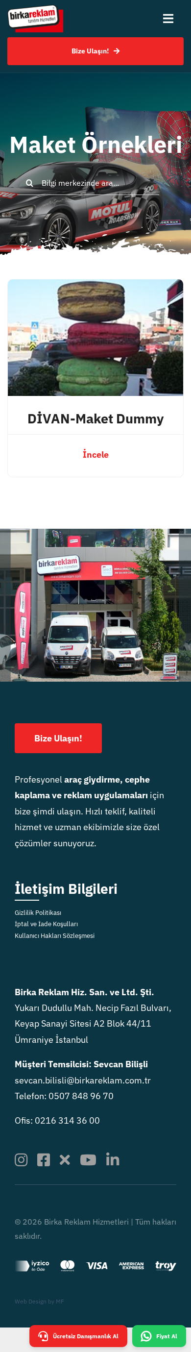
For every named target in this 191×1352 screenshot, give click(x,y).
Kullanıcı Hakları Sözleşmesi (55, 936)
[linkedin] (112, 1160)
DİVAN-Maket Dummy (95, 418)
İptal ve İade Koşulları (46, 924)
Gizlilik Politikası (38, 913)
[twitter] (65, 1160)
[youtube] (88, 1160)
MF (60, 1301)
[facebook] (43, 1160)
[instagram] (21, 1160)
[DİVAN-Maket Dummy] (95, 287)
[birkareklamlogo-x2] (35, 9)
